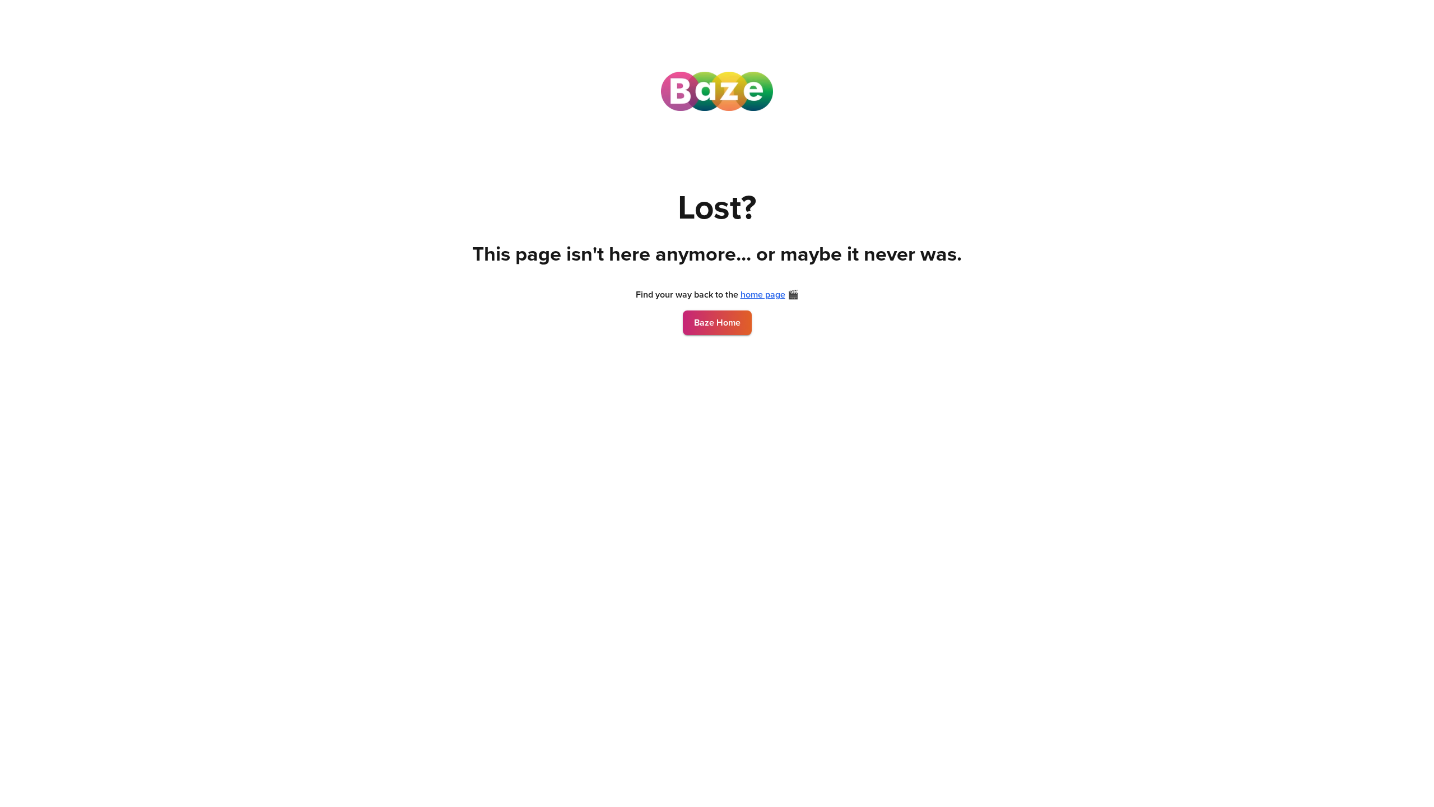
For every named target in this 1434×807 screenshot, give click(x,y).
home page (763, 294)
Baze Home (717, 322)
